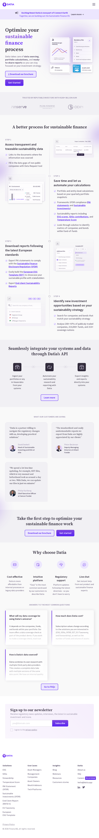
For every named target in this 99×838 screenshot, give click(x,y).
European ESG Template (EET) (23, 273)
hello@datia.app (85, 782)
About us (81, 769)
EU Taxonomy (9, 808)
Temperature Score (67, 219)
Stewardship (8, 778)
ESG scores (62, 216)
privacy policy (31, 730)
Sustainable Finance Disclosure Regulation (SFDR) (23, 265)
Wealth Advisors (35, 785)
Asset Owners (34, 781)
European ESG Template (9, 813)
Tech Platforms (35, 789)
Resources (57, 778)
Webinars (57, 774)
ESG (4, 769)
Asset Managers (35, 769)
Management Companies (33, 775)
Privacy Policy (9, 824)
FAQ (79, 774)
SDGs (5, 774)
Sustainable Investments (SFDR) (11, 795)
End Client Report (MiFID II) (10, 802)
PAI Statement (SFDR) (9, 788)
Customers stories (61, 782)
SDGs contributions (78, 216)
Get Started (14, 82)
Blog (55, 769)
